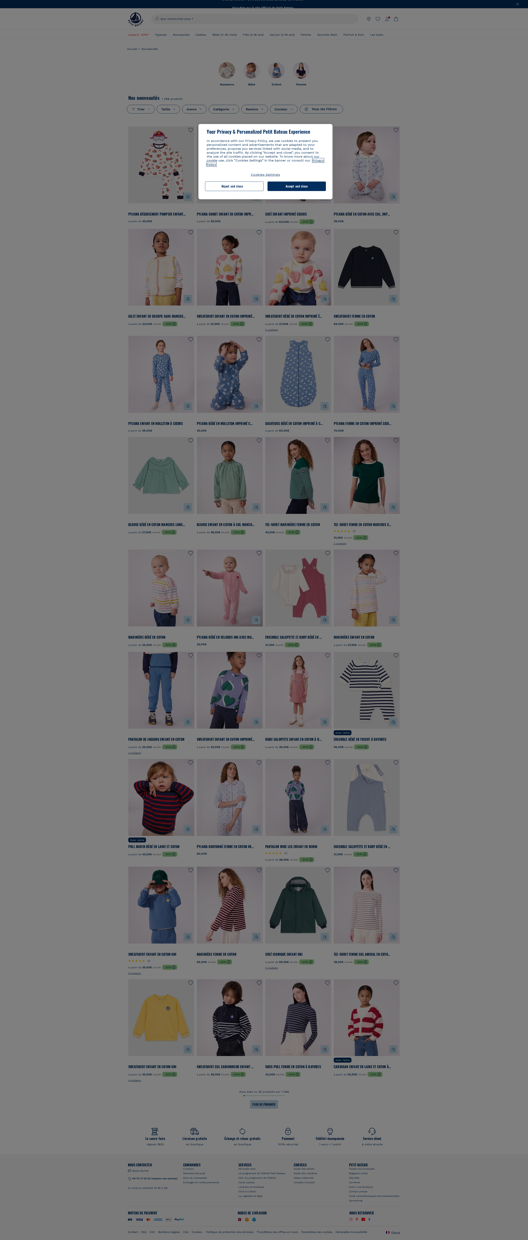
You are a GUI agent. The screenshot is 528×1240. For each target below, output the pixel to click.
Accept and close (297, 186)
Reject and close (232, 186)
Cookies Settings (265, 175)
